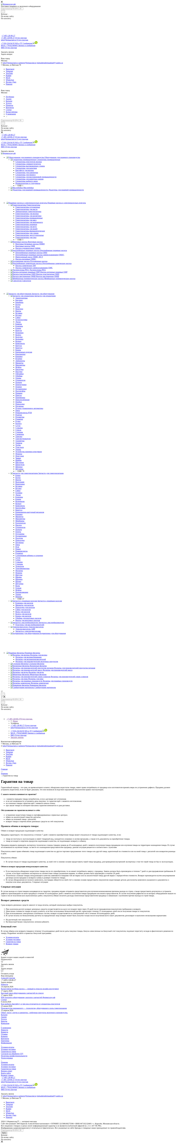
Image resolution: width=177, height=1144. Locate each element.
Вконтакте (10, 69)
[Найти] (3, 11)
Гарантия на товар (8, 1051)
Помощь (4, 1062)
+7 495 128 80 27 (8, 36)
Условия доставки (8, 1049)
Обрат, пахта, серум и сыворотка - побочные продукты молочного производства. (34, 1013)
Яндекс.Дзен (11, 82)
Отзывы (4, 1034)
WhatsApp (10, 80)
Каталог (4, 1015)
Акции (4, 1017)
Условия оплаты (7, 1047)
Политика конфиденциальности (14, 1056)
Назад (15, 721)
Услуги (4, 1019)
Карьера (4, 1036)
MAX (8, 78)
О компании (6, 1028)
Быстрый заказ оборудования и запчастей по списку (22, 993)
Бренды (4, 1021)
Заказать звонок (17, 737)
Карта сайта (6, 1073)
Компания (5, 1023)
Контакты (5, 1039)
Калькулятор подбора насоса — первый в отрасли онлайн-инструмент (30, 989)
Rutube (8, 76)
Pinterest (9, 84)
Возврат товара (7, 1075)
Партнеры (5, 1041)
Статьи (4, 1000)
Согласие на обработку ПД (12, 1054)
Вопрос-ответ (6, 1071)
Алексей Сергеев (8, 978)
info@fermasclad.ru (10, 63)
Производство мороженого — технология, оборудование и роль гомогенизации (34, 1008)
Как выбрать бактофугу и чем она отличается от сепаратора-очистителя (30, 1004)
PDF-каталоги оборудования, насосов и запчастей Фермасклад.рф (28, 997)
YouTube (9, 73)
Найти (4, 1133)
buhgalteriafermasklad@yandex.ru (50, 63)
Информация (6, 1043)
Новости (4, 984)
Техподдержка (7, 1058)
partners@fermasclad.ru (27, 63)
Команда (4, 1032)
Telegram (9, 71)
